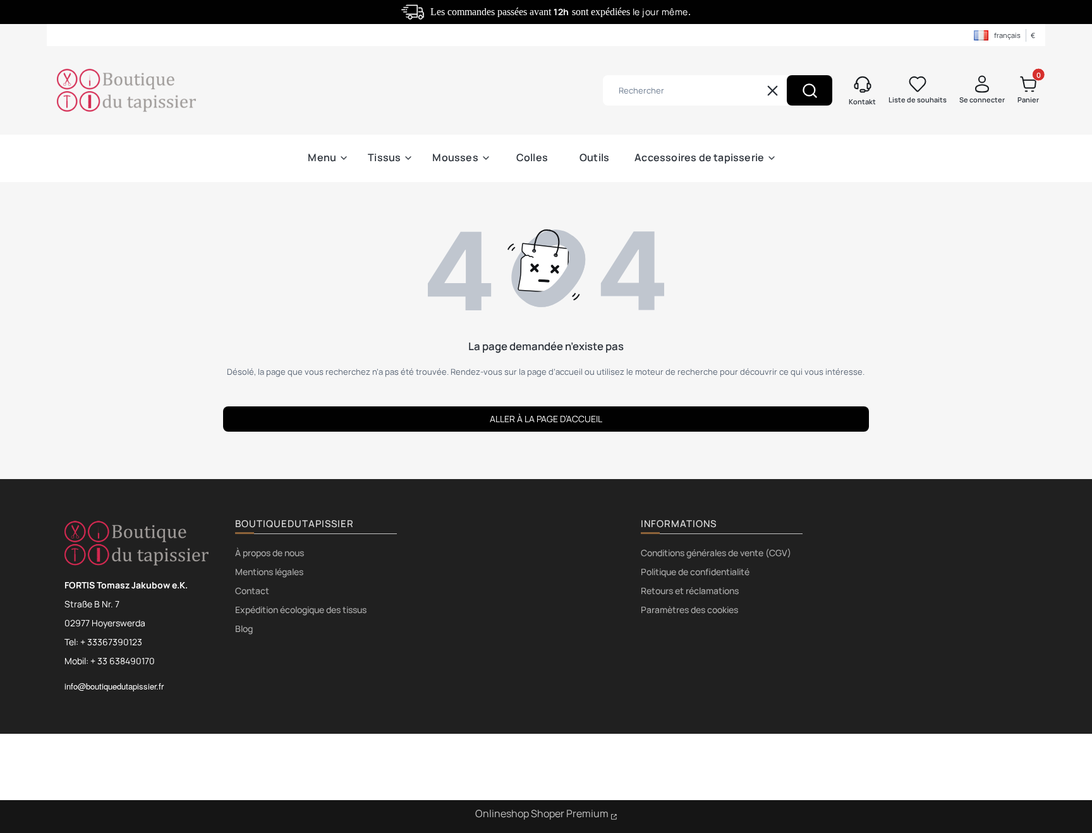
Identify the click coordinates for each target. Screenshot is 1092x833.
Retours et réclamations (690, 591)
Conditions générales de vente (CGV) (716, 553)
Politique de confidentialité (695, 572)
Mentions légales (269, 572)
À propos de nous (269, 553)
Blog (244, 629)
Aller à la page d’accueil (546, 419)
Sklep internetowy (546, 815)
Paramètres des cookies (689, 610)
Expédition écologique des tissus (301, 610)
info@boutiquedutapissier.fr (114, 686)
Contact (252, 591)
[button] (809, 90)
